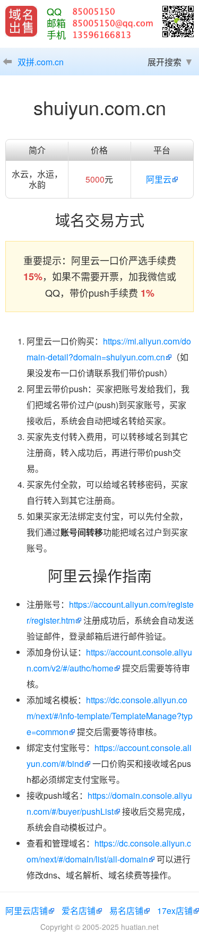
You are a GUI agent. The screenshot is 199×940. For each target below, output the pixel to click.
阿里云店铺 (26, 910)
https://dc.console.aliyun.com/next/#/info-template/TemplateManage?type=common (110, 716)
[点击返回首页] (21, 21)
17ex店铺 (175, 910)
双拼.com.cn (41, 62)
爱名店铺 (79, 910)
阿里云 (158, 179)
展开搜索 (164, 62)
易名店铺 (126, 910)
